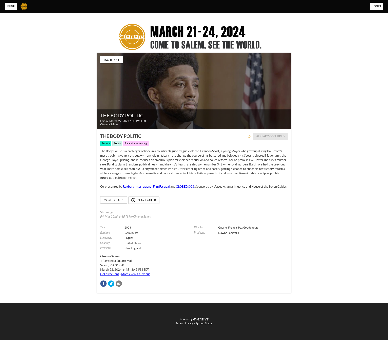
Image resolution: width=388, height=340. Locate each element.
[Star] (249, 136)
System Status (204, 323)
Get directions (109, 274)
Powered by (186, 319)
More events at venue (135, 274)
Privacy (189, 323)
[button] (103, 283)
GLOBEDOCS (185, 186)
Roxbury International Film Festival (146, 186)
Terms (179, 323)
